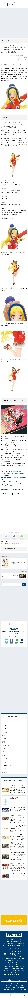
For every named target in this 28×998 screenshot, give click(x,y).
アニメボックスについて (14, 939)
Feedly (16, 643)
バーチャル (5, 745)
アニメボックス (16, 992)
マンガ (4, 728)
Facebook (11, 643)
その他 (4, 768)
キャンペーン (6, 758)
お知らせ (4, 772)
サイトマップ (21, 945)
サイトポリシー (9, 943)
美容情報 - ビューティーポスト (14, 960)
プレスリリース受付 (9, 945)
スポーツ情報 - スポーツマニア (14, 962)
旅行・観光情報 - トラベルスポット (14, 966)
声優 (7, 543)
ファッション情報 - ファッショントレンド (15, 958)
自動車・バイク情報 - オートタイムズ (14, 968)
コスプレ (4, 748)
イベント (4, 755)
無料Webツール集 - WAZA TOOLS (15, 987)
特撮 (3, 735)
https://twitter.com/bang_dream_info (17, 473)
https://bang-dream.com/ (14, 471)
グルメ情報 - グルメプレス (14, 951)
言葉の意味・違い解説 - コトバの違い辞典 (15, 989)
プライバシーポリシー (15, 941)
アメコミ (4, 738)
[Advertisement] (14, 23)
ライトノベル (6, 732)
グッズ (11, 543)
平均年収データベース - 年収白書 (14, 985)
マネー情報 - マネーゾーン (14, 964)
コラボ (4, 762)
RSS (21, 643)
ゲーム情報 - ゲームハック (14, 956)
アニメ (3, 543)
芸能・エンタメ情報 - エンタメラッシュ (14, 954)
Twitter (6, 643)
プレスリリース (18, 543)
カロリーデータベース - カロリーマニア (14, 983)
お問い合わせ (20, 943)
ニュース (4, 722)
